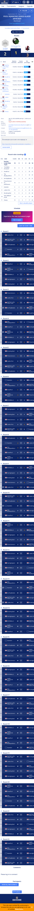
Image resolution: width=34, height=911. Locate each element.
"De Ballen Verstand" (5, 49)
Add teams (18, 32)
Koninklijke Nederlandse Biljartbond (13, 28)
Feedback (17, 892)
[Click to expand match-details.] (21, 235)
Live (2, 6)
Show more (6, 147)
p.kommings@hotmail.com (24, 128)
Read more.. (19, 909)
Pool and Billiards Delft (17, 23)
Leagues (21, 6)
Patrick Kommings (13, 128)
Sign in (16, 2)
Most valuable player (26, 203)
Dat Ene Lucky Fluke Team (15, 46)
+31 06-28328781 (13, 129)
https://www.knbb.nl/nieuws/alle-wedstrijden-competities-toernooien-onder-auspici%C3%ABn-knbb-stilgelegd (17, 144)
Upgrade (30, 6)
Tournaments (11, 6)
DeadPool (27, 51)
